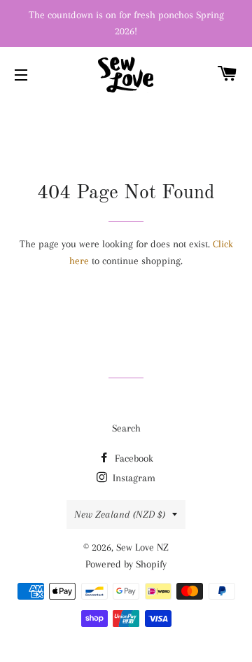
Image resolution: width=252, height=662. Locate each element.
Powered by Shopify (126, 564)
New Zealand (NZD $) (119, 514)
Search (126, 428)
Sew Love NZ (142, 547)
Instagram (132, 477)
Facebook (132, 458)
